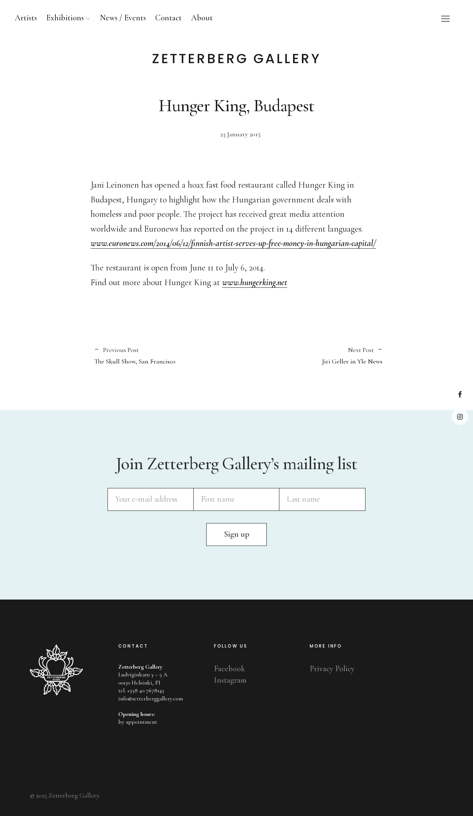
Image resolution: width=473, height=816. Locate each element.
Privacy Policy (332, 668)
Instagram (460, 416)
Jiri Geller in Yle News (309, 356)
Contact (168, 18)
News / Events (123, 18)
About (202, 18)
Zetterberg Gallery (236, 59)
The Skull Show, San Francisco (135, 356)
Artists (26, 18)
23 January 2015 (240, 134)
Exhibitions (65, 18)
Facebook (460, 394)
